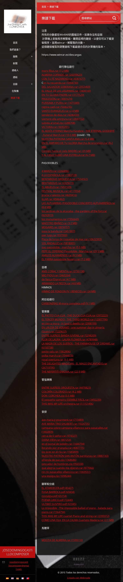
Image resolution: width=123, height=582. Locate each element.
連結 (15, 77)
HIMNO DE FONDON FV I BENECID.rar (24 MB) (69, 291)
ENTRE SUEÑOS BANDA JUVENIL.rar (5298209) (69, 335)
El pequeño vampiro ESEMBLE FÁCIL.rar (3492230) (71, 399)
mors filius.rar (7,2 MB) (55, 71)
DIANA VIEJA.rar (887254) (56, 440)
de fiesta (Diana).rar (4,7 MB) (59, 279)
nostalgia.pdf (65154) (54, 496)
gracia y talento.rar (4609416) (59, 195)
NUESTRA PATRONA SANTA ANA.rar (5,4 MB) (68, 139)
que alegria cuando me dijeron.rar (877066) (68, 468)
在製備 (15, 90)
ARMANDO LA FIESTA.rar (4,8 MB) (61, 283)
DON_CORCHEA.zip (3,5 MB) (58, 395)
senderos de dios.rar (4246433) (60, 115)
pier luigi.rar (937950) (54, 235)
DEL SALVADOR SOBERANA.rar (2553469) (66, 87)
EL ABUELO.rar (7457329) (56, 187)
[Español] (7, 578)
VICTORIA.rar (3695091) (55, 127)
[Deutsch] (17, 578)
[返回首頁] (17, 17)
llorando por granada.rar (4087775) (63, 448)
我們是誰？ (15, 49)
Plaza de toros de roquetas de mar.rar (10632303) (72, 239)
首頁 (15, 42)
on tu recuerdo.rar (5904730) (60, 83)
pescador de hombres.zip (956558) (62, 464)
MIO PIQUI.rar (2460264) (56, 275)
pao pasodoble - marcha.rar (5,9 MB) (64, 247)
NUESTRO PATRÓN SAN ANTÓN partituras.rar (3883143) (75, 456)
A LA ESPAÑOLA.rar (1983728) (59, 175)
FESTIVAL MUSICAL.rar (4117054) (61, 191)
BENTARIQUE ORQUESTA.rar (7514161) (65, 179)
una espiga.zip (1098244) (56, 476)
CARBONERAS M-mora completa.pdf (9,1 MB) (68, 303)
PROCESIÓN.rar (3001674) (57, 99)
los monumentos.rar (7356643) (60, 219)
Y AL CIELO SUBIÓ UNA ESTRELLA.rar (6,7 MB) (68, 155)
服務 (15, 56)
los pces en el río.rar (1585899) (60, 452)
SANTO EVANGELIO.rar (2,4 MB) (60, 111)
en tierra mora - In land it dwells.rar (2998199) (69, 323)
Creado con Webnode (78, 577)
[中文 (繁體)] (28, 578)
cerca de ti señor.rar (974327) (59, 436)
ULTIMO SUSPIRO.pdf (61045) (59, 504)
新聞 (15, 63)
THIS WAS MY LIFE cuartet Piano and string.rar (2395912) (75, 516)
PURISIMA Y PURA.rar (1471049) (60, 103)
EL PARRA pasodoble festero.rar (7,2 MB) (66, 259)
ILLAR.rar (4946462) (53, 199)
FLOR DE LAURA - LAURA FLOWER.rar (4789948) (70, 339)
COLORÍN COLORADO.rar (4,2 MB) (62, 391)
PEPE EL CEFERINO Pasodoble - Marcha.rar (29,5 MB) (73, 251)
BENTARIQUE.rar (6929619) (58, 183)
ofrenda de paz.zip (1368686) (59, 460)
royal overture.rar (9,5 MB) (58, 359)
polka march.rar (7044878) (57, 355)
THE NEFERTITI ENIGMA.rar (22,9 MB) (63, 371)
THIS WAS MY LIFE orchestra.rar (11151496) (67, 403)
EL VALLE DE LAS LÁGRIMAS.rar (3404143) (66, 91)
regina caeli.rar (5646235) (57, 107)
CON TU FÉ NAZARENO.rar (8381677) (63, 79)
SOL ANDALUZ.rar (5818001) (58, 243)
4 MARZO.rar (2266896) (55, 171)
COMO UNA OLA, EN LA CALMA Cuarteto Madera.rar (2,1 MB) (78, 520)
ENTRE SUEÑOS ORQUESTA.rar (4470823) (66, 387)
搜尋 (114, 18)
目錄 (15, 84)
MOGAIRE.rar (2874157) (56, 227)
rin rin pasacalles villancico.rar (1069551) (66, 472)
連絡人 (15, 70)
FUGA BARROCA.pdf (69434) (58, 492)
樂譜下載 (15, 97)
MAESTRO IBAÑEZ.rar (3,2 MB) (59, 223)
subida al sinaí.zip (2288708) (58, 123)
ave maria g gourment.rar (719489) (63, 420)
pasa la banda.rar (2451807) (58, 231)
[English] (12, 578)
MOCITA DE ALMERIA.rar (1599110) (62, 540)
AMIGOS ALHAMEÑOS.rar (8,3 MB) (62, 255)
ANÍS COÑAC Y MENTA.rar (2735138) (63, 271)
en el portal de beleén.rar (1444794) (63, 444)
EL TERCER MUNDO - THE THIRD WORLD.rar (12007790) (75, 319)
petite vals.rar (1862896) (56, 351)
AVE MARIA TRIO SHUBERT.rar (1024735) (66, 424)
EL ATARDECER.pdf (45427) (57, 488)
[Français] (22, 578)
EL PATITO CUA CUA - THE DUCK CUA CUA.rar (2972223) (75, 315)
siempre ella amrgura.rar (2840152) (63, 119)
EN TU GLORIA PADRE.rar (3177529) (63, 95)
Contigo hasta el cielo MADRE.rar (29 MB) (66, 151)
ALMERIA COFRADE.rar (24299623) (62, 75)
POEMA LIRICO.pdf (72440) (57, 500)
